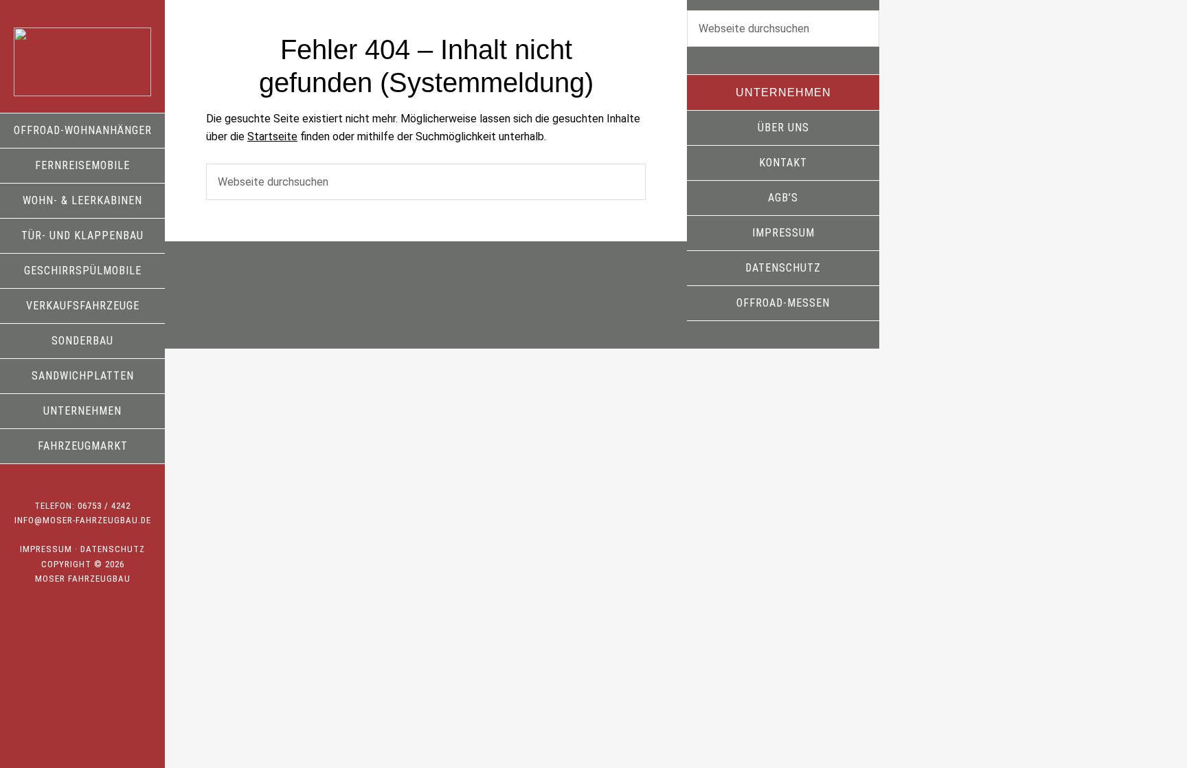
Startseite (272, 136)
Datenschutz (112, 549)
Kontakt (783, 162)
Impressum (46, 549)
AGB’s (783, 197)
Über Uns (783, 127)
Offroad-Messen (783, 302)
